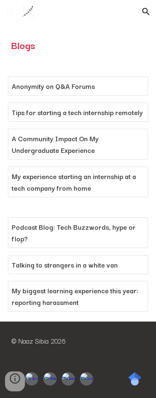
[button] (10, 11)
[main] (78, 45)
